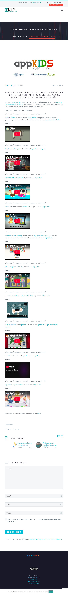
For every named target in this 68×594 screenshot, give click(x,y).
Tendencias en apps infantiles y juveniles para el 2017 (50, 445)
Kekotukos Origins (10, 267)
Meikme (13, 118)
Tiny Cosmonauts (18, 385)
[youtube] (36, 555)
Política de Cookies (34, 583)
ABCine (7, 118)
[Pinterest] (10, 429)
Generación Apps (16, 102)
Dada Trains (8, 235)
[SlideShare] (62, 2)
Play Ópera (37, 235)
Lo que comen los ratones (12, 296)
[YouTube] (60, 2)
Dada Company (17, 235)
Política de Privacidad (33, 581)
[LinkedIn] (50, 2)
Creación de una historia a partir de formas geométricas (25, 445)
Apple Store (48, 120)
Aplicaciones (9, 424)
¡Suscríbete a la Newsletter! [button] (56, 5)
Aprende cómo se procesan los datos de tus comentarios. (46, 539)
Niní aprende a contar (11, 325)
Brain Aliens (8, 149)
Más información (58, 591)
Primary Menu (61, 10)
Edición (7, 85)
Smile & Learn (9, 356)
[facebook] (29, 555)
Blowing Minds (18, 149)
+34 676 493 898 (23, 2)
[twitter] (32, 555)
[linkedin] (27, 555)
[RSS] (57, 2)
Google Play (56, 120)
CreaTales (7, 207)
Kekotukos (20, 267)
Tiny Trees (8, 385)
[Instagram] (55, 2)
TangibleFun (22, 325)
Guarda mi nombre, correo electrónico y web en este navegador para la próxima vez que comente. (35, 520)
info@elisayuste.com (36, 2)
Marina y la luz (45, 235)
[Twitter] (52, 2)
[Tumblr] (13, 429)
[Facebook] (47, 2)
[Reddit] (18, 429)
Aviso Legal (34, 579)
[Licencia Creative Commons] (34, 569)
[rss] (38, 555)
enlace (39, 414)
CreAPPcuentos (26, 207)
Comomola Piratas (10, 178)
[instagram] (34, 555)
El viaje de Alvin (31, 118)
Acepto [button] (51, 591)
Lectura (13, 85)
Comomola (20, 178)
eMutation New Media (27, 296)
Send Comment (14, 532)
